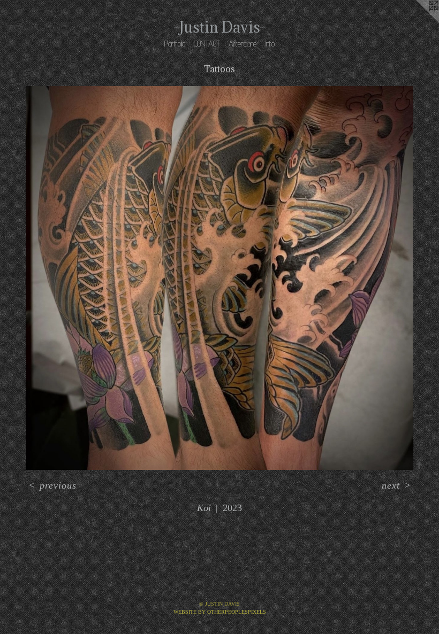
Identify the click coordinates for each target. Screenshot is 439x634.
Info (270, 43)
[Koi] (219, 278)
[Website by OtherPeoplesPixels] (417, 21)
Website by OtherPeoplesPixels (219, 612)
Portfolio (174, 43)
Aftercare (242, 43)
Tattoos (219, 69)
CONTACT (207, 43)
